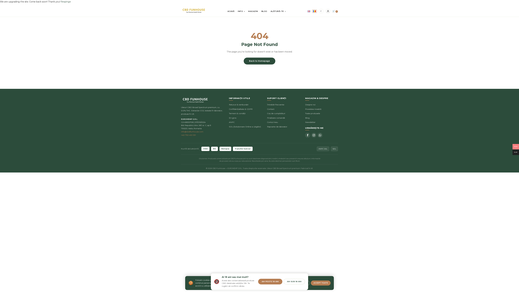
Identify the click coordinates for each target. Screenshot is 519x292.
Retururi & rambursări (238, 105)
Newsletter (310, 122)
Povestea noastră (313, 109)
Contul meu (272, 122)
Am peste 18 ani (270, 281)
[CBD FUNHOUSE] (194, 11)
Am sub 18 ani (294, 281)
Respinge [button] (66, 1)
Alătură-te (278, 11)
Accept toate (321, 283)
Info (241, 11)
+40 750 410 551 (188, 135)
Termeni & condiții (237, 113)
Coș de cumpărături (276, 113)
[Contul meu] (328, 11)
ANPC (232, 122)
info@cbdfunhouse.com (192, 132)
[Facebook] (307, 135)
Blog (264, 11)
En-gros (232, 118)
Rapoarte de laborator (277, 127)
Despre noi (310, 105)
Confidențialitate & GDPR (240, 109)
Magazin (253, 11)
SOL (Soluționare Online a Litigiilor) (245, 127)
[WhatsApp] (320, 135)
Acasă (230, 11)
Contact (270, 109)
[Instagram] (313, 135)
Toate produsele (312, 113)
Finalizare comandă (276, 118)
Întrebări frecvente (275, 105)
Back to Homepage (259, 61)
